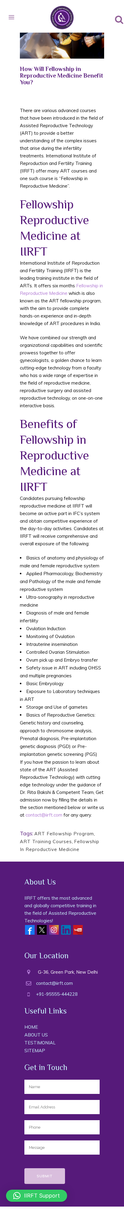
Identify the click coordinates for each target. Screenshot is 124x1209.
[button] (36, 1196)
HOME (31, 1027)
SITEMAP (34, 1050)
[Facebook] (29, 929)
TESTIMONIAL (40, 1043)
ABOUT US (36, 1035)
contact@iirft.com (44, 815)
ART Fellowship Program (64, 834)
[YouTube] (78, 929)
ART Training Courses (46, 841)
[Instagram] (53, 929)
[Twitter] (41, 929)
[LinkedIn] (65, 929)
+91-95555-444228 (57, 994)
